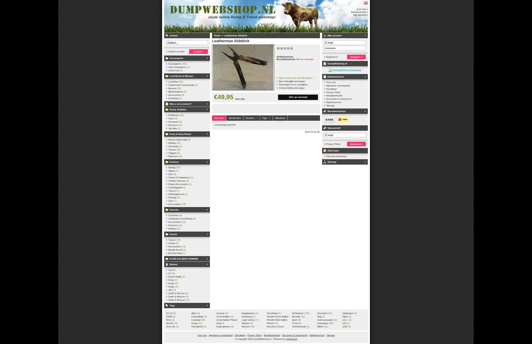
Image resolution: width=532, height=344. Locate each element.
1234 (346, 326)
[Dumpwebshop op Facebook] (345, 70)
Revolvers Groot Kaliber (275, 326)
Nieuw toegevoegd (179, 139)
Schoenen (175, 146)
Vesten (173, 243)
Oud (172, 118)
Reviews (251, 118)
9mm (170, 320)
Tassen (174, 149)
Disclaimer (331, 89)
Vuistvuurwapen (327, 320)
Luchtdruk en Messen (181, 76)
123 (346, 323)
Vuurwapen (325, 323)
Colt (172, 270)
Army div (172, 326)
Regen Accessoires (180, 184)
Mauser (247, 323)
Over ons (331, 82)
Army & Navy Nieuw (180, 134)
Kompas (174, 197)
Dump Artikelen (178, 109)
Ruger (173, 283)
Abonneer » (356, 144)
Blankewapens (177, 91)
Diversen (175, 125)
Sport (296, 320)
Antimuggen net (177, 194)
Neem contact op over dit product (295, 78)
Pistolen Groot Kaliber (278, 316)
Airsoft (173, 234)
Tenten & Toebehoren (180, 177)
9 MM (170, 316)
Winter (322, 326)
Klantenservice (336, 76)
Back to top (311, 132)
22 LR (171, 313)
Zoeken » (198, 51)
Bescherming (176, 253)
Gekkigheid (198, 326)
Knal (220, 323)
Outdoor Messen (178, 181)
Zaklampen (349, 313)
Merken (173, 264)
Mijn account (335, 35)
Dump (196, 323)
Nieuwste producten (336, 156)
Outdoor (174, 162)
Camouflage (199, 316)
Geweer (222, 313)
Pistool (272, 323)
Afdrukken (280, 118)
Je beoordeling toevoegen (292, 88)
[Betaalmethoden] (335, 122)
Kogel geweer (225, 326)
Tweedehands (301, 326)
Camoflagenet (177, 187)
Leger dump (250, 320)
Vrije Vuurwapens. (179, 67)
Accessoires (176, 95)
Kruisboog (175, 98)
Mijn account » (360, 15)
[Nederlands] (366, 3)
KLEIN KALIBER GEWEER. (184, 259)
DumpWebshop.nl (219, 16)
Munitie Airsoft (177, 250)
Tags (172, 305)
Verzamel (175, 122)
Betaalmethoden (334, 95)
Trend (297, 323)
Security (174, 209)
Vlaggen (174, 153)
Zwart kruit (175, 70)
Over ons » (362, 9)
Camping (198, 320)
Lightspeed (291, 339)
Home (217, 35)
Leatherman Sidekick (235, 35)
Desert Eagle (176, 276)
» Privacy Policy (332, 144)
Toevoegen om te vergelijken (293, 84)
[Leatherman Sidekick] (243, 89)
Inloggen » (356, 57)
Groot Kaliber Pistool (227, 320)
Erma (172, 280)
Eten (172, 174)
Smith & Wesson (178, 293)
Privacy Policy (333, 92)
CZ (171, 273)
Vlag (321, 316)
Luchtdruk (175, 81)
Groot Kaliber (225, 316)
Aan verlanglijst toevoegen (292, 81)
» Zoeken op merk (175, 51)
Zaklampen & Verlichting (182, 218)
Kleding (174, 143)
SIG (172, 290)
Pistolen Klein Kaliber (277, 320)
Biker (195, 313)
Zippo (346, 316)
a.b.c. (346, 320)
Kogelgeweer (250, 313)
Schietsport (300, 313)
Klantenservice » (359, 12)
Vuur (172, 201)
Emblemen (176, 115)
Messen (174, 88)
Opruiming (274, 313)
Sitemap (330, 105)
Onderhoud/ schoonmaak (183, 85)
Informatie (219, 118)
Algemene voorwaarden (338, 85)
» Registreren (331, 57)
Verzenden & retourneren (339, 99)
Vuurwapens (176, 58)
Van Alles (174, 128)
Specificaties (234, 118)
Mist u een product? (181, 104)
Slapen (173, 171)
